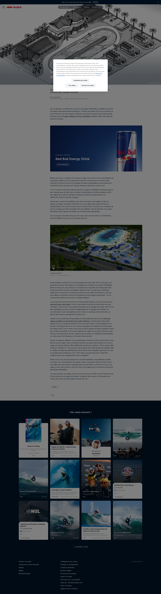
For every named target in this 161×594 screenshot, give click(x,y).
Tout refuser (72, 85)
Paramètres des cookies (80, 80)
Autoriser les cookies (88, 85)
